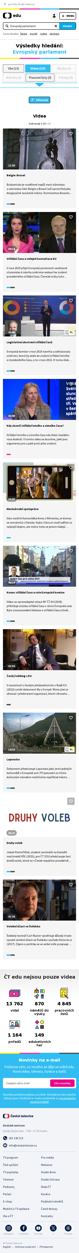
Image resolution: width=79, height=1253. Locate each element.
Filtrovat (42, 100)
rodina (43, 33)
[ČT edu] (12, 17)
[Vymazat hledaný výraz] (56, 26)
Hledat (67, 26)
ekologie (54, 33)
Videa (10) (37, 68)
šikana (23, 33)
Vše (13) (13, 68)
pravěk (33, 33)
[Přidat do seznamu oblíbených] (71, 133)
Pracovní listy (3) (40, 77)
